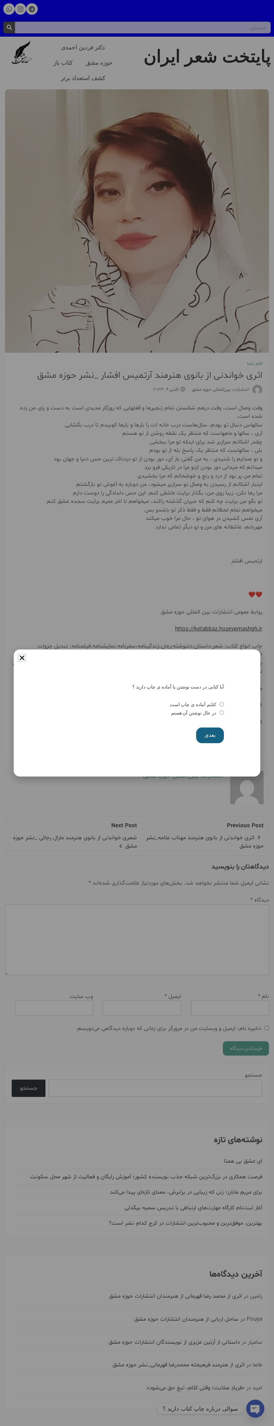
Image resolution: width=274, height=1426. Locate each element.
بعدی (210, 735)
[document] (137, 713)
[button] (22, 657)
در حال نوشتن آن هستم (193, 713)
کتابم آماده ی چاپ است (193, 704)
